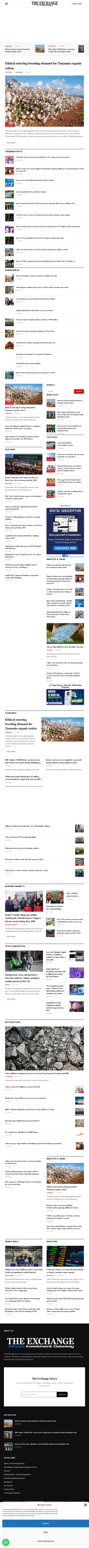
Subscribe (77, 4)
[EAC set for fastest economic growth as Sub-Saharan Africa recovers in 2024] (50, 922)
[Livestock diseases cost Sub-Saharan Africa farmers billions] (9, 301)
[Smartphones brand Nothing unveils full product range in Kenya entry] (77, 1006)
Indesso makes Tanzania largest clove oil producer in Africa (35, 373)
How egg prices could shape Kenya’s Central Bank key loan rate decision (69, 481)
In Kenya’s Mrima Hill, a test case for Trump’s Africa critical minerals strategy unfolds (63, 1310)
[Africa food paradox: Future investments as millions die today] (9, 278)
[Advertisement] (44, 24)
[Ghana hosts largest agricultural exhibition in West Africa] (9, 334)
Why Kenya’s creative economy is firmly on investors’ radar (26, 870)
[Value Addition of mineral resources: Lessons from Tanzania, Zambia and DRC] (44, 1048)
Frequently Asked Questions (14, 1478)
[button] (85, 1505)
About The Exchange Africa (14, 1463)
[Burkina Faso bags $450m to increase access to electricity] (79, 1101)
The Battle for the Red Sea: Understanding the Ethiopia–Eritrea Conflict (54, 907)
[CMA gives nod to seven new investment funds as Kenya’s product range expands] (9, 217)
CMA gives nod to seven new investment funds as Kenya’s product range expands (43, 215)
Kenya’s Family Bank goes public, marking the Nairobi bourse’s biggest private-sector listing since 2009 (23, 918)
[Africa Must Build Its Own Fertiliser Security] (9, 194)
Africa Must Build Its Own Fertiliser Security (31, 192)
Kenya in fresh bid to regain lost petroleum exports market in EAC (69, 931)
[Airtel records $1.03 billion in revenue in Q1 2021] (79, 1089)
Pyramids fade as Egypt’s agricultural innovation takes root (35, 343)
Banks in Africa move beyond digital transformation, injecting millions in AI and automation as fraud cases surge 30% (50, 170)
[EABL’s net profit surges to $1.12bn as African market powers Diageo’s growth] (9, 252)
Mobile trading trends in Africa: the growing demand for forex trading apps (21, 1289)
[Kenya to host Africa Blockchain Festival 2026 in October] (9, 183)
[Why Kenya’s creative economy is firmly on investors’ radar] (79, 873)
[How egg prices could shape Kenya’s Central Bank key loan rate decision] (51, 482)
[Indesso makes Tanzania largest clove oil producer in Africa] (9, 375)
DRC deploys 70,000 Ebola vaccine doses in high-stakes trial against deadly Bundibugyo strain (61, 50)
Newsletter (8, 1482)
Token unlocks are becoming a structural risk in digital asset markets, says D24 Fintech (22, 437)
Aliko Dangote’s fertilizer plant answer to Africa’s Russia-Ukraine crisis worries (42, 287)
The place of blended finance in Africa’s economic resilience (22, 518)
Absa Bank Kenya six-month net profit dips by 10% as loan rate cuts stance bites (42, 157)
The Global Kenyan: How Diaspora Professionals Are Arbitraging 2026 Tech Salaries (22, 1299)
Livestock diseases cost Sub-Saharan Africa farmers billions (35, 299)
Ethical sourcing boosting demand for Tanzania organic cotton (17, 50)
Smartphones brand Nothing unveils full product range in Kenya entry (55, 1006)
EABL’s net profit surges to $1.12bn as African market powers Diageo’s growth (42, 249)
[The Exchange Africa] (44, 3)
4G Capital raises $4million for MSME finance (21, 1132)
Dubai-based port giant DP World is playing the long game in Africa (65, 1299)
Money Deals (9, 1275)
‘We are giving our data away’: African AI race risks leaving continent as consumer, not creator (55, 990)
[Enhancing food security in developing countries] (79, 851)
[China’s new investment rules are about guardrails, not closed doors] (51, 457)
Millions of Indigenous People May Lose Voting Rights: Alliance (27, 826)
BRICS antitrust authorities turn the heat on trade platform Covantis (29, 1109)
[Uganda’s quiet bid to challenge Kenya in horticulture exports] (51, 494)
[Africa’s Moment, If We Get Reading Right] (79, 839)
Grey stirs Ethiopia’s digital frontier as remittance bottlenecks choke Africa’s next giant (23, 427)
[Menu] (6, 3)
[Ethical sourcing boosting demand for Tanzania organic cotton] (39, 49)
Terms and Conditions (12, 1493)
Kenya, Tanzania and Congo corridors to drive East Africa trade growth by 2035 (21, 479)
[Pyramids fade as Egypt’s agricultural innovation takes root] (9, 345)
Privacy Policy (9, 1489)
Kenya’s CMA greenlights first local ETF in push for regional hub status (40, 238)
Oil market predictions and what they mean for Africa (24, 859)
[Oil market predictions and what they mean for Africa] (79, 862)
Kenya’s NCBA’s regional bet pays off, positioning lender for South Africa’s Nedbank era (45, 261)
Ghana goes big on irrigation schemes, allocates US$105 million (37, 319)
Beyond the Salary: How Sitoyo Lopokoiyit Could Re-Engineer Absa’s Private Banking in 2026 (22, 1310)
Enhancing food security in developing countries (22, 848)
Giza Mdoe (19, 72)
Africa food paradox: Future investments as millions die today (36, 276)
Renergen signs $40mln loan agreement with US (22, 1121)
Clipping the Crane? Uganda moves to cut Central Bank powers (23, 555)
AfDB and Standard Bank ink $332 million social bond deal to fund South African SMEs (23, 778)
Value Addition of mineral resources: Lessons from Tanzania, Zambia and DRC (37, 1073)
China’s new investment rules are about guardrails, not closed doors (70, 455)
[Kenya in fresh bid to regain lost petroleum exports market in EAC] (50, 933)
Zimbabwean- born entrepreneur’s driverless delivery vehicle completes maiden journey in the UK (22, 978)
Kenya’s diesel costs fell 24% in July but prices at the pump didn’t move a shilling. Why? (45, 203)
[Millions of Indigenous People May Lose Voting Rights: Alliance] (79, 828)
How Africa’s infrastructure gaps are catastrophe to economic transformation (23, 497)
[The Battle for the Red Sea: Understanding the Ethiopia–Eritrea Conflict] (55, 897)
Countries (52, 46)
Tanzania (8, 46)
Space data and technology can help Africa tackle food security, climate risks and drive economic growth (59, 603)
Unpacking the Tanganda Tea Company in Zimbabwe (34, 354)
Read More (11, 143)
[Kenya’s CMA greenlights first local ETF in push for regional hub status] (9, 240)
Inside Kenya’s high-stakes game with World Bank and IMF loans (23, 547)
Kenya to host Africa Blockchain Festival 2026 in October (35, 180)
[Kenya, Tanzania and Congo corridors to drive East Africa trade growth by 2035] (23, 464)
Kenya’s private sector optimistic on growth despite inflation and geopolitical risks (69, 428)
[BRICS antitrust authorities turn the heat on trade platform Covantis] (79, 1112)
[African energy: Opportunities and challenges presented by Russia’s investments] (79, 1146)
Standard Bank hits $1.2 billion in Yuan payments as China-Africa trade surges (58, 614)
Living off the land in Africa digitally (28, 363)
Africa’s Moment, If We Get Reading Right (20, 837)
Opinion (50, 448)
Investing (8, 483)
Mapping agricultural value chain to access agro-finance (34, 310)
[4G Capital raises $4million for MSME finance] (79, 1135)
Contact (7, 1471)
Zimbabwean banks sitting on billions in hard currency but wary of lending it (21, 566)
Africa (7, 985)
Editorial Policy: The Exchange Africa (17, 1474)
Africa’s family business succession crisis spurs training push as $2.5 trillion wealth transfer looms (48, 226)
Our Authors (8, 1486)
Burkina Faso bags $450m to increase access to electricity (25, 1098)
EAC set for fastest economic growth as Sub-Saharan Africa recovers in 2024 (70, 920)
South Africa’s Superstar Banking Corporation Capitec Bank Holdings (21, 576)
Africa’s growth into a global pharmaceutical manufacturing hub (21, 507)
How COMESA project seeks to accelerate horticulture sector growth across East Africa (75, 894)
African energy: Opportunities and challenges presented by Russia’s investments (33, 1143)
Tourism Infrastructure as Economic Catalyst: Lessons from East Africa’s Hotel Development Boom (69, 468)
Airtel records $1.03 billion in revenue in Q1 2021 (22, 1087)
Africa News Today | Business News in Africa (20, 1467)
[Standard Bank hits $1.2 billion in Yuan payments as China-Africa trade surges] (79, 614)
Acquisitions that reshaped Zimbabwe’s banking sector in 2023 (22, 536)
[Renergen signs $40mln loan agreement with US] (79, 1123)
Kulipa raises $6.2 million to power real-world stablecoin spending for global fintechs (23, 1271)
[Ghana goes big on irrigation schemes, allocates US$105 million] (9, 322)
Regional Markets (11, 925)
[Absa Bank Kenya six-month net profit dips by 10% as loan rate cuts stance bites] (9, 160)
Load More (64, 506)
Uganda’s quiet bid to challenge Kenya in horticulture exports (70, 492)
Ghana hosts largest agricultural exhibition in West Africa (35, 331)
